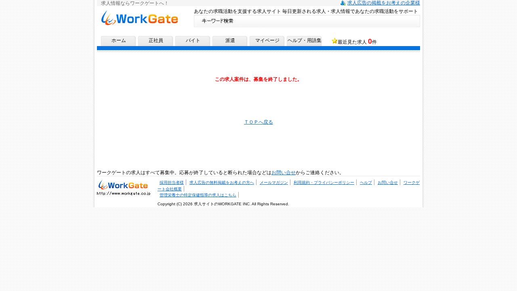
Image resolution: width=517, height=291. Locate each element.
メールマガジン (274, 182)
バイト (193, 40)
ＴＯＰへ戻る (258, 122)
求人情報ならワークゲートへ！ (139, 13)
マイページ (267, 40)
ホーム (118, 40)
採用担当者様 (172, 182)
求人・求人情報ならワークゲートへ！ (123, 184)
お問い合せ (283, 172)
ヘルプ (366, 182)
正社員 (156, 40)
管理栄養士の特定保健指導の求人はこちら (198, 195)
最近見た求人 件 (357, 41)
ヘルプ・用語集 (305, 40)
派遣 (230, 40)
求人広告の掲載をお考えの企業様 (383, 3)
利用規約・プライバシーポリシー (324, 182)
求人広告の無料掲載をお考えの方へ (221, 182)
